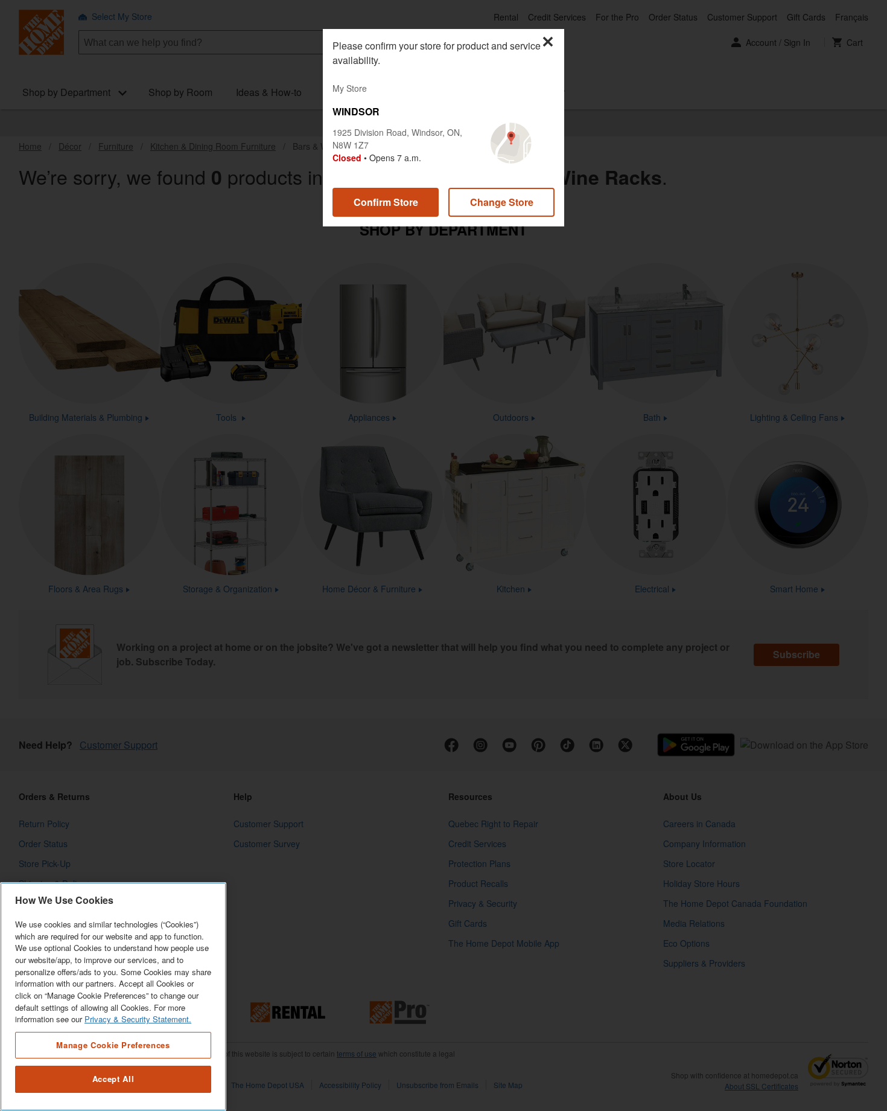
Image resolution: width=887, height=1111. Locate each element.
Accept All (113, 1079)
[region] (113, 996)
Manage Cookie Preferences (113, 1044)
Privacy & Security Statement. (137, 1019)
